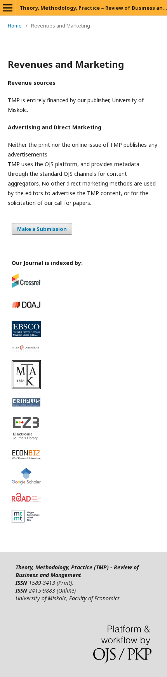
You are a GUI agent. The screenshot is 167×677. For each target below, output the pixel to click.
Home (15, 25)
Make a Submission (42, 228)
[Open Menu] (8, 7)
